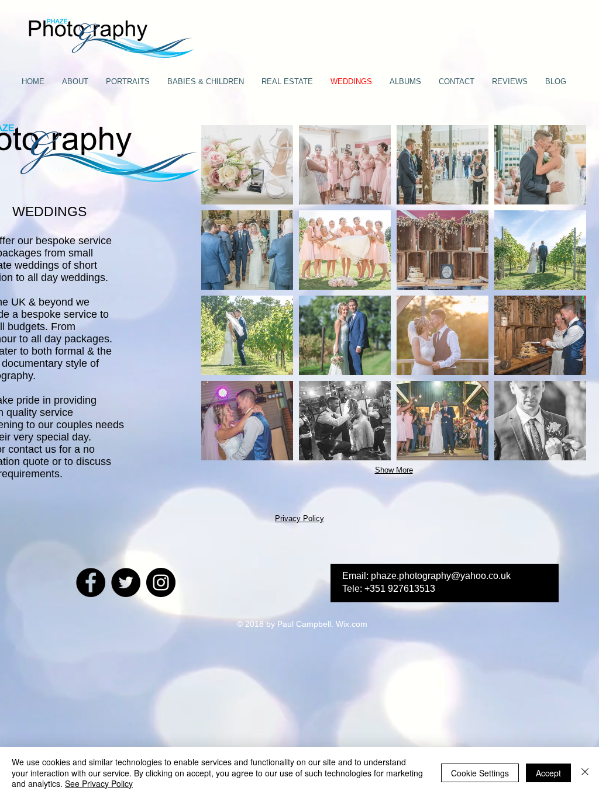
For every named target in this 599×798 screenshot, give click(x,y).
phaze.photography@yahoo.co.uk (441, 576)
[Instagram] (160, 582)
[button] (247, 164)
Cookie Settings (480, 773)
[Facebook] (90, 582)
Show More (394, 470)
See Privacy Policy (99, 783)
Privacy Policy (299, 518)
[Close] (585, 773)
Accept (548, 773)
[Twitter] (125, 582)
